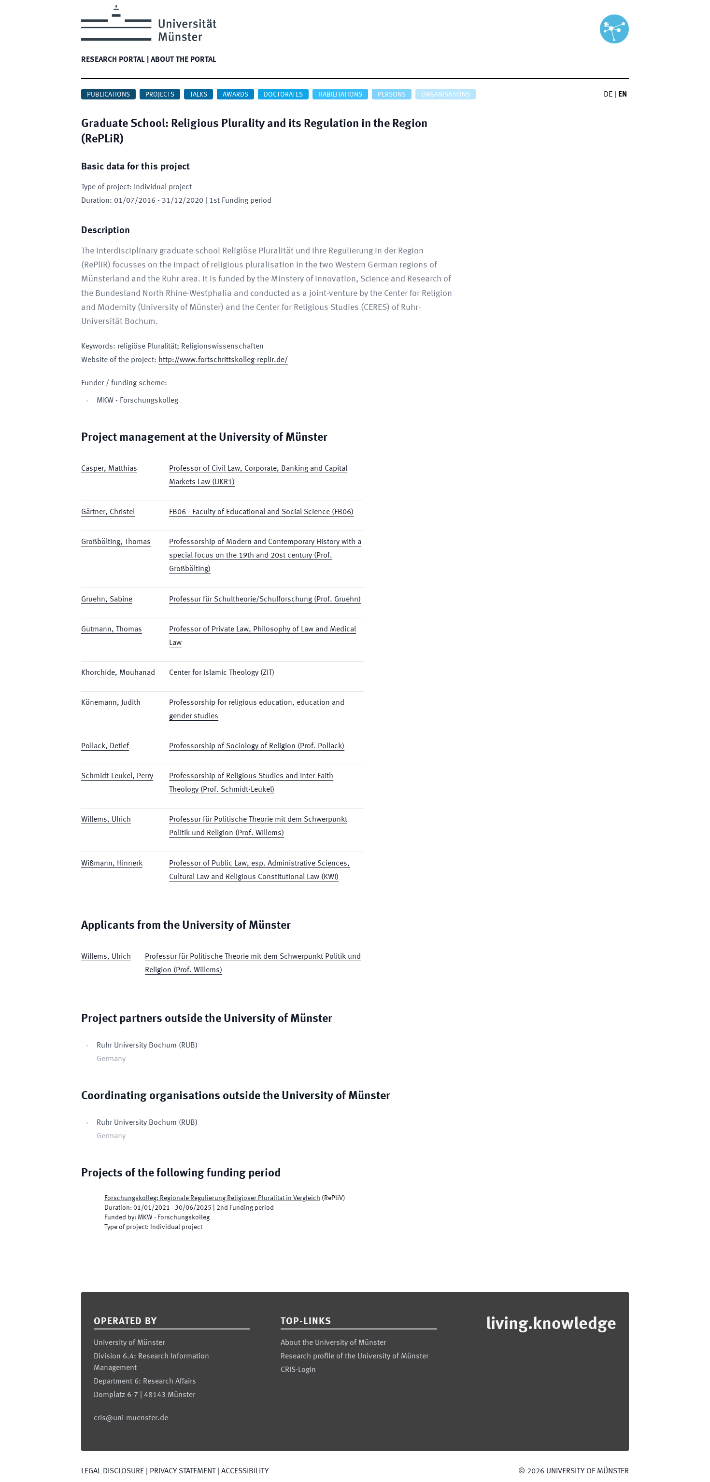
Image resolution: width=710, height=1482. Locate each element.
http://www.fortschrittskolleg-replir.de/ (223, 360)
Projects (159, 94)
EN (622, 94)
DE (608, 94)
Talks (198, 94)
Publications (108, 94)
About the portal (183, 60)
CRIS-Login (298, 1370)
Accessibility (245, 1471)
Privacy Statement (182, 1471)
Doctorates (283, 94)
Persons (392, 94)
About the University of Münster (333, 1343)
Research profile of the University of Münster (354, 1356)
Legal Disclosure (112, 1471)
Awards (235, 94)
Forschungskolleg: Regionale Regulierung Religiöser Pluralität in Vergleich (212, 1198)
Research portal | (115, 60)
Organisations (445, 94)
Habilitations (340, 94)
